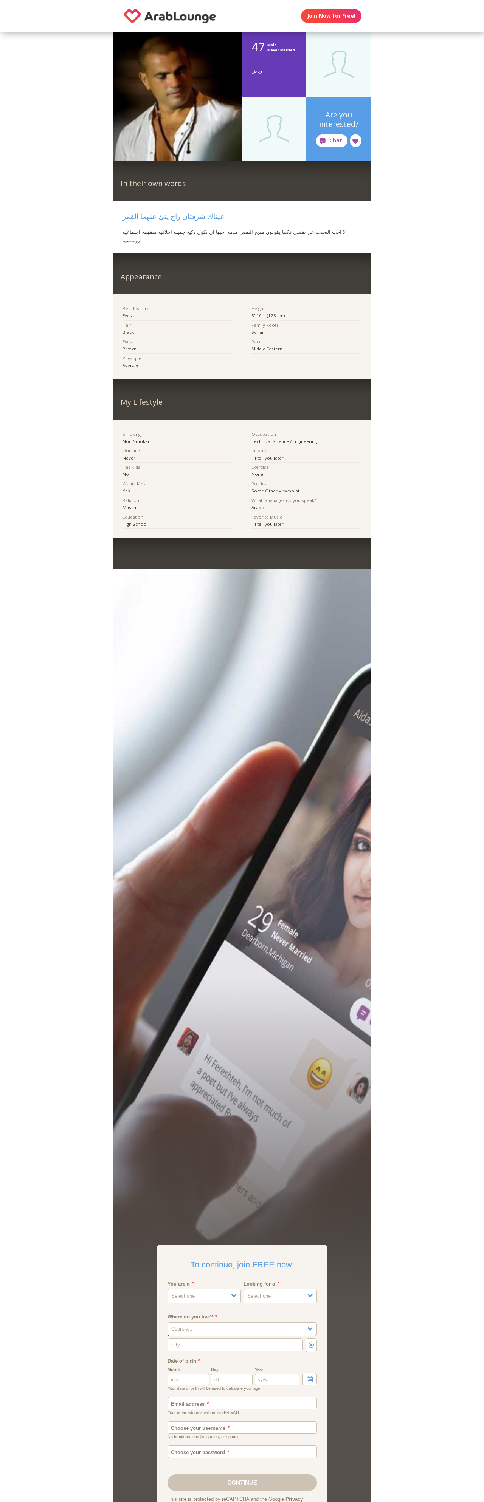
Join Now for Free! (331, 15)
